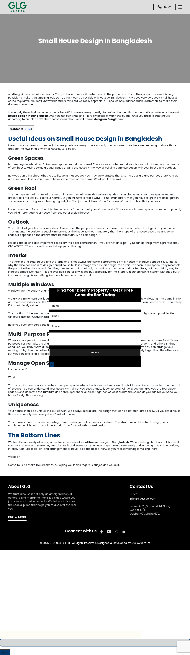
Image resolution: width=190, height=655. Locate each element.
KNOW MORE (17, 517)
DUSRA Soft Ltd (141, 543)
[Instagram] (116, 531)
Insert (5, 652)
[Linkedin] (123, 531)
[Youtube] (109, 531)
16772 (133, 494)
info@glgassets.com (143, 499)
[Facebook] (101, 531)
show (28, 129)
